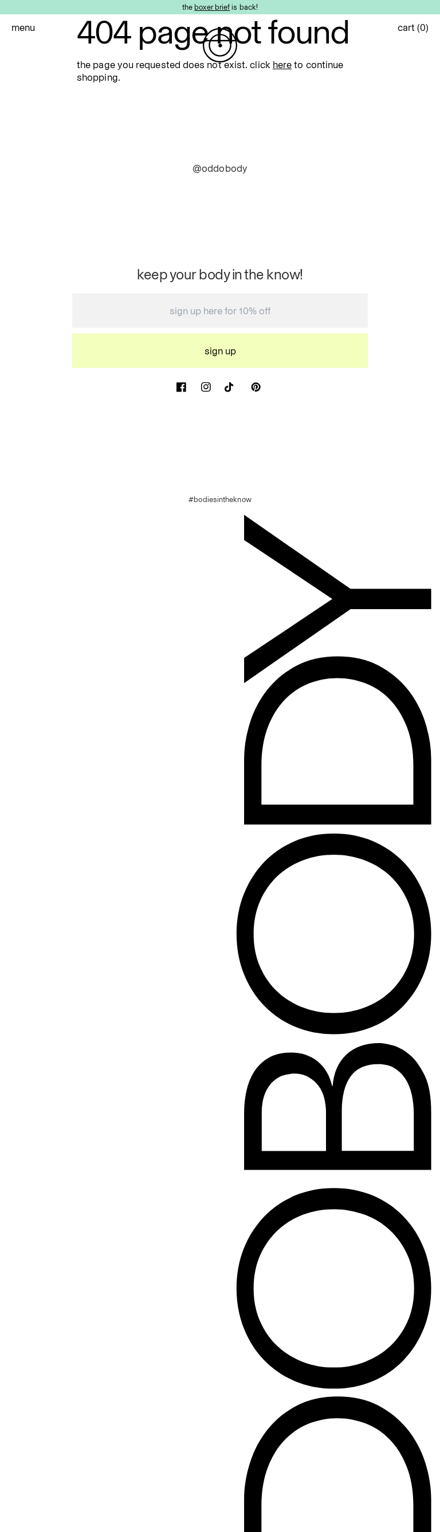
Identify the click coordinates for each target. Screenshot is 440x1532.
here (282, 64)
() (413, 27)
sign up (220, 350)
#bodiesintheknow (219, 499)
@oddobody (219, 168)
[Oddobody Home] (220, 45)
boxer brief (212, 7)
